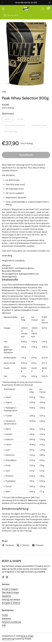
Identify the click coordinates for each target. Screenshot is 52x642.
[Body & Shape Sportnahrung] (26, 8)
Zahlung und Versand (11, 599)
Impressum (6, 618)
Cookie (5, 615)
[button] (47, 8)
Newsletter (6, 596)
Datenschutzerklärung (11, 622)
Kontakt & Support (10, 589)
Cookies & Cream (39, 125)
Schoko (20, 119)
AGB (4, 625)
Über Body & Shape (10, 592)
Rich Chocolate (11, 131)
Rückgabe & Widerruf (11, 603)
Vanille (7, 119)
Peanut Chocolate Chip (15, 125)
